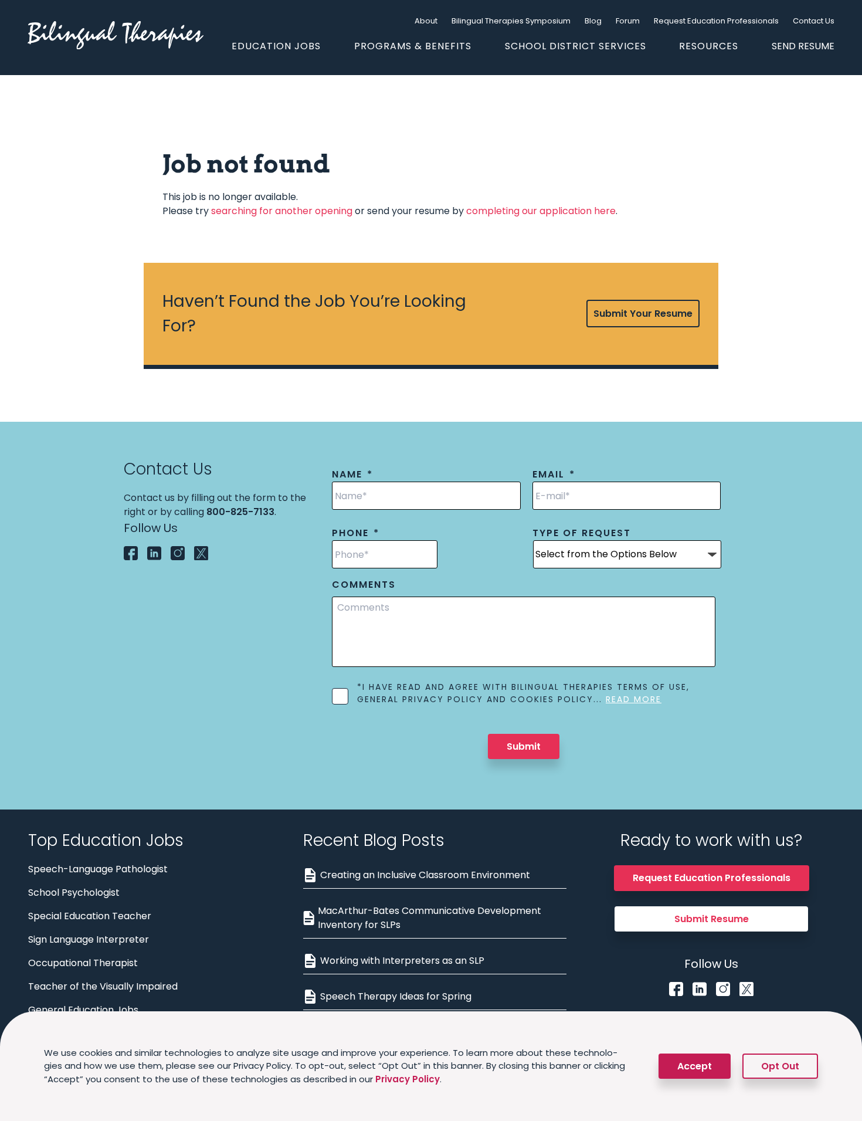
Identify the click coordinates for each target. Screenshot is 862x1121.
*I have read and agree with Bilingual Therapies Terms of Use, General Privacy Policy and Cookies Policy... (523, 693)
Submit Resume (711, 919)
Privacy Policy (407, 1079)
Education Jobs (276, 46)
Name (352, 475)
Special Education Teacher (89, 916)
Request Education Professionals (716, 20)
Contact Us (813, 20)
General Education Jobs (83, 1010)
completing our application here (541, 211)
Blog (593, 20)
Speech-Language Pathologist (98, 869)
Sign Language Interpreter (88, 939)
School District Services (575, 46)
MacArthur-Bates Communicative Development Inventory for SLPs (429, 918)
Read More (633, 699)
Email (553, 475)
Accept (694, 1066)
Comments (364, 585)
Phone (355, 533)
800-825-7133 (240, 512)
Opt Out (780, 1066)
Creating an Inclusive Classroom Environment (425, 875)
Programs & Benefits (412, 46)
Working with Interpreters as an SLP (402, 960)
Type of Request (581, 533)
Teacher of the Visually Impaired (103, 986)
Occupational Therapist (83, 963)
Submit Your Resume (643, 313)
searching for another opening (281, 211)
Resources (708, 46)
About (426, 20)
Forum (628, 20)
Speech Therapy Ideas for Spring (395, 996)
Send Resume (803, 46)
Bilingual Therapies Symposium (511, 20)
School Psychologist (74, 892)
